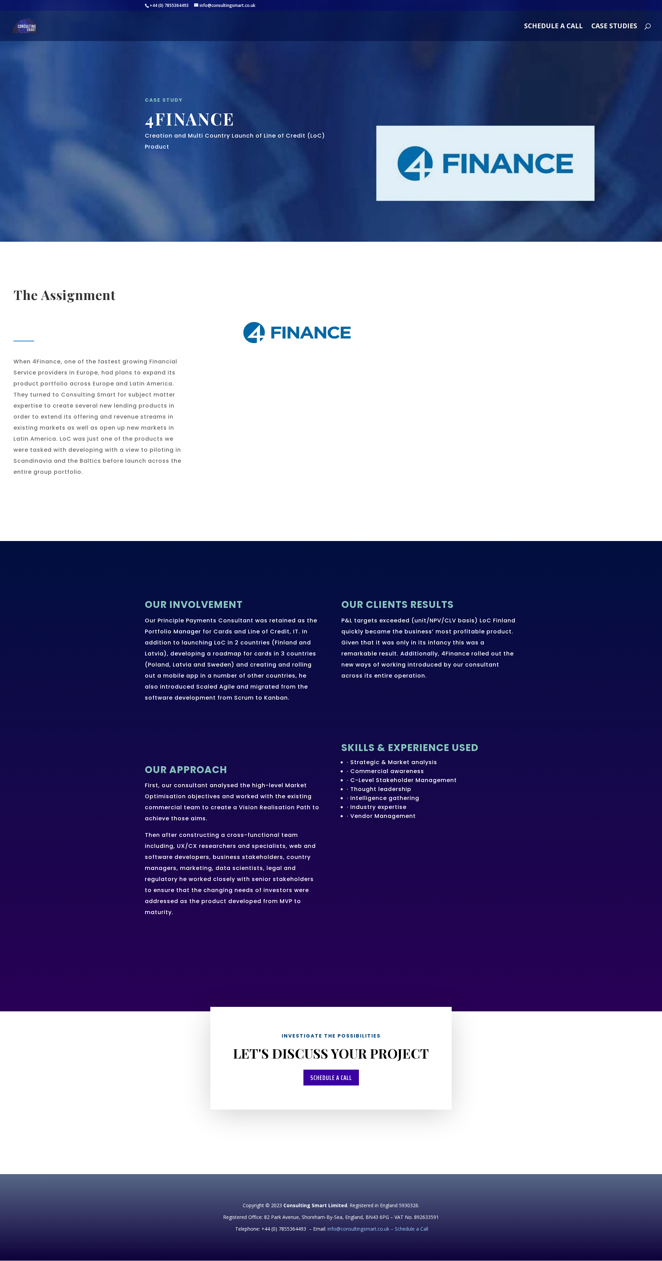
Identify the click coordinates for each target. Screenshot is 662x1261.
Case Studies (614, 26)
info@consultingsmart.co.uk (358, 1228)
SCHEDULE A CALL (553, 26)
